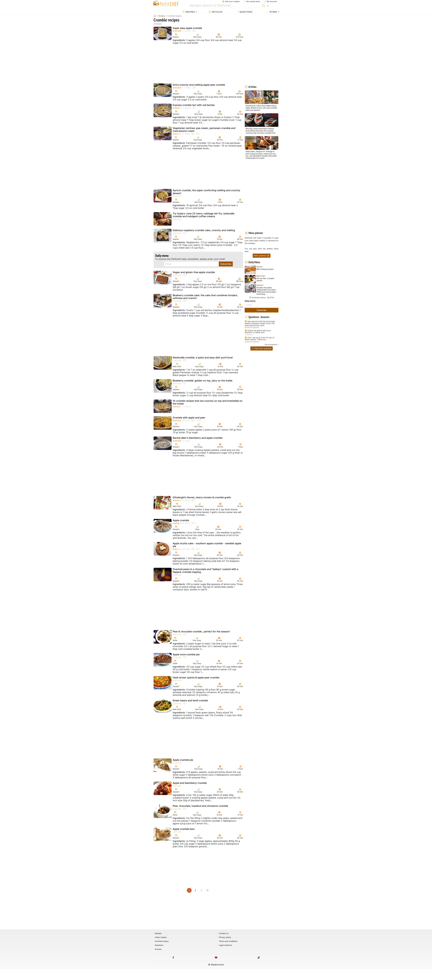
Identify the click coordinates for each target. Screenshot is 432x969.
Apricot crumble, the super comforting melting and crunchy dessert (206, 192)
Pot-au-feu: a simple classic (265, 279)
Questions (245, 12)
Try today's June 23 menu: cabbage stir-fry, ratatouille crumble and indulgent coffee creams (203, 215)
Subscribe (225, 264)
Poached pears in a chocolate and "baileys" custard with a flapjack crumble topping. (205, 570)
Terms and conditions (228, 941)
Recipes (190, 12)
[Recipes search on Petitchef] (263, 5)
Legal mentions (225, 945)
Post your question (263, 348)
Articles (216, 12)
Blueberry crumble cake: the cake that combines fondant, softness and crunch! (205, 297)
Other (273, 12)
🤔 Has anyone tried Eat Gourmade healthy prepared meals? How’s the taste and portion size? (260, 323)
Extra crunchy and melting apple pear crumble (199, 84)
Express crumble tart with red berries (194, 105)
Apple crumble (181, 520)
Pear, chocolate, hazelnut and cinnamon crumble (200, 805)
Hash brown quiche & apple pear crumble (196, 677)
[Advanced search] (268, 6)
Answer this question (252, 327)
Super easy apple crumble (187, 28)
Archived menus (258, 297)
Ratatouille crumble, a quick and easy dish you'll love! (203, 357)
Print (272, 297)
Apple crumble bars (184, 829)
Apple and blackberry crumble (190, 783)
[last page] (207, 890)
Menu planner (260, 255)
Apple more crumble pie (186, 654)
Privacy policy (225, 937)
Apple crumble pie (183, 759)
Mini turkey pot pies (264, 269)
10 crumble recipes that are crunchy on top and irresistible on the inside (207, 402)
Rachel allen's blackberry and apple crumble (197, 437)
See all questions (271, 344)
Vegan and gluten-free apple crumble (194, 272)
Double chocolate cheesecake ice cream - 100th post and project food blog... (266, 291)
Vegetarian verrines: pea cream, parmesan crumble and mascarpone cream (204, 129)
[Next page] (201, 890)
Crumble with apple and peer (189, 417)
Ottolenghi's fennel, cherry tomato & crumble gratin (202, 497)
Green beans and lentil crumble (190, 700)
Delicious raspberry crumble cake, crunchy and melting (204, 230)
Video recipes (161, 937)
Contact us (223, 933)
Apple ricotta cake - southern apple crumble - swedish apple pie (207, 545)
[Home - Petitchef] (155, 16)
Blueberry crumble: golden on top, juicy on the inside (202, 380)
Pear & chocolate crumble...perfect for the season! (201, 631)
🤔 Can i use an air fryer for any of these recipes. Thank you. (259, 339)
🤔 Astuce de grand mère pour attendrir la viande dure (258, 332)
